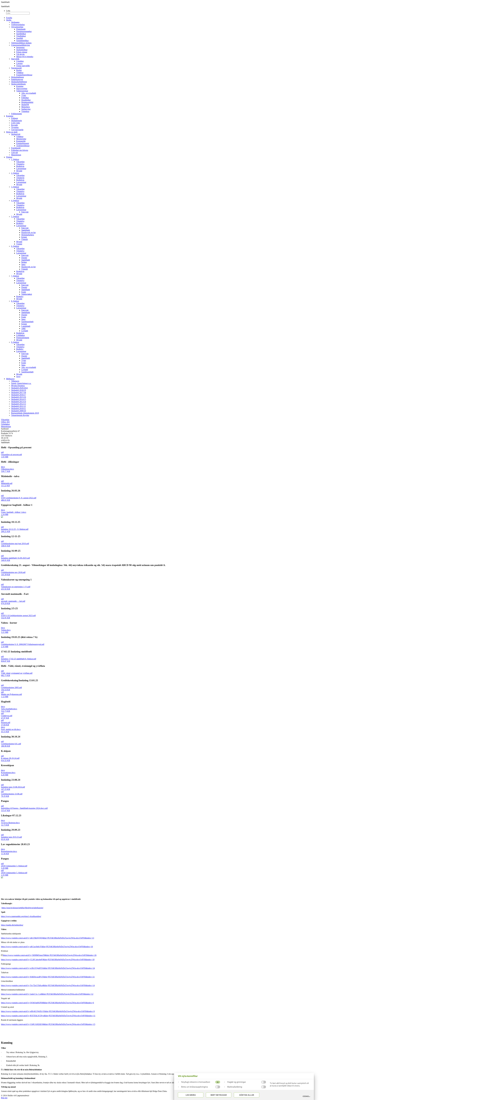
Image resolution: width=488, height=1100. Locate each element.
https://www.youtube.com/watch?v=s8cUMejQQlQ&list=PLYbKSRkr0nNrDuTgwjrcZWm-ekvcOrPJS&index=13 (47, 938)
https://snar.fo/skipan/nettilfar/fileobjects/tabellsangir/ (22, 908)
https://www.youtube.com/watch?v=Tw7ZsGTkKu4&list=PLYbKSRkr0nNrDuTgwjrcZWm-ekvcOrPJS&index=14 (48, 985)
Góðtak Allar (246, 1095)
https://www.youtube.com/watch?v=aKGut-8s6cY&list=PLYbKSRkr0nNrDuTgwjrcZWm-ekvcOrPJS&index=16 (47, 947)
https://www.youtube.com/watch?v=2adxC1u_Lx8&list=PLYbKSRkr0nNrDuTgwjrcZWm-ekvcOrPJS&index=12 (47, 994)
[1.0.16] (306, 1096)
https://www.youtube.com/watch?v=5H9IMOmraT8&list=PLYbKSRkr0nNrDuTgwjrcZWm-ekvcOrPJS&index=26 (49, 955)
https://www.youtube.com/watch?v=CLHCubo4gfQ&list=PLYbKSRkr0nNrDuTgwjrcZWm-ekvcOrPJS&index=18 (47, 959)
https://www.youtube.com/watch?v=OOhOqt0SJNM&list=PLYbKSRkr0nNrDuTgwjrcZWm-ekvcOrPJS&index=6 (47, 1003)
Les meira (191, 1095)
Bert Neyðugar (219, 1095)
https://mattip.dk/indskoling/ (12, 925)
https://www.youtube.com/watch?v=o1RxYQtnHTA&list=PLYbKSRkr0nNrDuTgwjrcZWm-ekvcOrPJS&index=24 (48, 968)
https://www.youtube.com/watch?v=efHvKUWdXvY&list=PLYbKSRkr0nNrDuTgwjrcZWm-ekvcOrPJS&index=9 (48, 1011)
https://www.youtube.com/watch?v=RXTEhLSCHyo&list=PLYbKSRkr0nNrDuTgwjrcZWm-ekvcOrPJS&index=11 (48, 1016)
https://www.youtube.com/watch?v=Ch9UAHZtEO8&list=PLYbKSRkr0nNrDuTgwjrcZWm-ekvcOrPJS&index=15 (48, 1024)
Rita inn (4, 1098)
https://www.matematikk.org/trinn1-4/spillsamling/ (21, 916)
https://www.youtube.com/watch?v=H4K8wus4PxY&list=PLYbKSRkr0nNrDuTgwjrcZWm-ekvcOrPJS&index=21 (48, 977)
